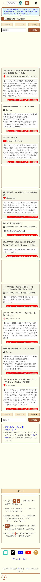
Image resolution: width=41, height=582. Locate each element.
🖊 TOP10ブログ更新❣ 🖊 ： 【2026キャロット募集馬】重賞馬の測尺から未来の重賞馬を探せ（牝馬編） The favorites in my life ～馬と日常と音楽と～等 (21, 12)
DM (18, 569)
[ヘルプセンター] (35, 552)
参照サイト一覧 (11, 430)
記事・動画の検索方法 (13, 427)
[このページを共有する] (3, 577)
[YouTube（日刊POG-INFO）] (28, 552)
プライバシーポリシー (20, 559)
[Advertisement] (20, 50)
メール (26, 569)
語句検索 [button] (34, 25)
